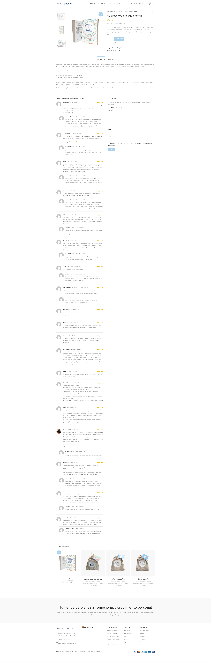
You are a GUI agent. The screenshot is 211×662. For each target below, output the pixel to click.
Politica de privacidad (74, 651)
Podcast (126, 645)
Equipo (125, 636)
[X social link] (113, 51)
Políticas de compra (112, 633)
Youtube (142, 639)
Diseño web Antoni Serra (95, 651)
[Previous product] (150, 11)
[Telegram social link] (120, 51)
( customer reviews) (119, 20)
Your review (111, 110)
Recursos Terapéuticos (116, 11)
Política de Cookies (60, 651)
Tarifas (125, 639)
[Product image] (68, 563)
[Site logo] (65, 3)
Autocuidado (88, 581)
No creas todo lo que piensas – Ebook (68, 578)
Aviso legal (109, 642)
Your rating (111, 107)
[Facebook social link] (111, 51)
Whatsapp (142, 636)
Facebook (142, 633)
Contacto (142, 642)
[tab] (101, 58)
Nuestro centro (127, 630)
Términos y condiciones (113, 639)
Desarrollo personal (96, 581)
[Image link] (65, 629)
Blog (125, 642)
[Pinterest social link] (115, 51)
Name (110, 129)
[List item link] (67, 639)
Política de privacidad (112, 645)
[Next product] (154, 11)
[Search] (143, 3)
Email (110, 136)
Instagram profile (144, 630)
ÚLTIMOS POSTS (88, 627)
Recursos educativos (87, 583)
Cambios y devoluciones (113, 636)
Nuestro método (128, 633)
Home (108, 11)
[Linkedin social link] (118, 51)
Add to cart (119, 39)
